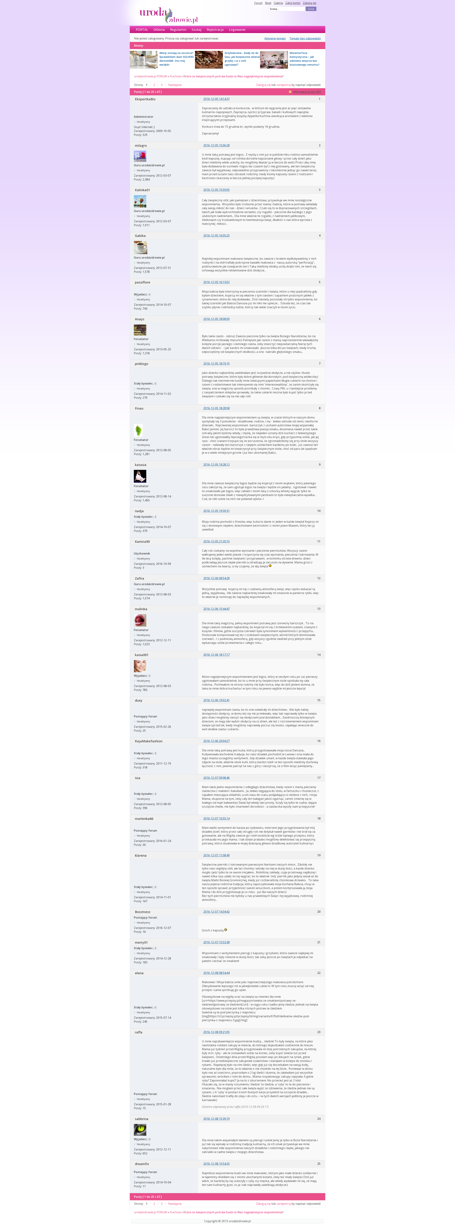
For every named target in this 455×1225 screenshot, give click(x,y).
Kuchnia (175, 76)
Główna (159, 29)
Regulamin (178, 29)
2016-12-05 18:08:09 (216, 319)
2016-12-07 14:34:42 (216, 912)
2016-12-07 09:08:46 (216, 778)
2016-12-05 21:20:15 (216, 541)
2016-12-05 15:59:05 (216, 190)
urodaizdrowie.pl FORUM (150, 76)
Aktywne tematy (275, 38)
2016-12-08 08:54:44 (216, 973)
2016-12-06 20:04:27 (216, 741)
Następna (174, 85)
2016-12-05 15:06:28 (216, 145)
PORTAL (142, 29)
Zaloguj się (309, 3)
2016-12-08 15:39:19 (216, 1119)
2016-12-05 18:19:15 (216, 363)
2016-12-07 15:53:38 (216, 942)
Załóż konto (292, 3)
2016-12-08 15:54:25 (216, 1164)
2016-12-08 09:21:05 (216, 1032)
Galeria (278, 3)
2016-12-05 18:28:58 (216, 408)
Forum (258, 3)
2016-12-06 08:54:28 (216, 578)
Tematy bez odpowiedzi (305, 38)
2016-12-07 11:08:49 (216, 855)
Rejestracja (215, 29)
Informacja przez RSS (307, 92)
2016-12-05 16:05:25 (216, 235)
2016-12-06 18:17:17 (216, 655)
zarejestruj (283, 85)
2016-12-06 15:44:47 (216, 609)
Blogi (268, 3)
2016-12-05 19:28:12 (216, 464)
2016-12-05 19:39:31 (216, 511)
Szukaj (196, 29)
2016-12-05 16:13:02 (216, 282)
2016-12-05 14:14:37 (216, 99)
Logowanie (237, 29)
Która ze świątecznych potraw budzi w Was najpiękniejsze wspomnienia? (233, 76)
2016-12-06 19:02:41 (216, 700)
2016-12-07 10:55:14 (216, 818)
